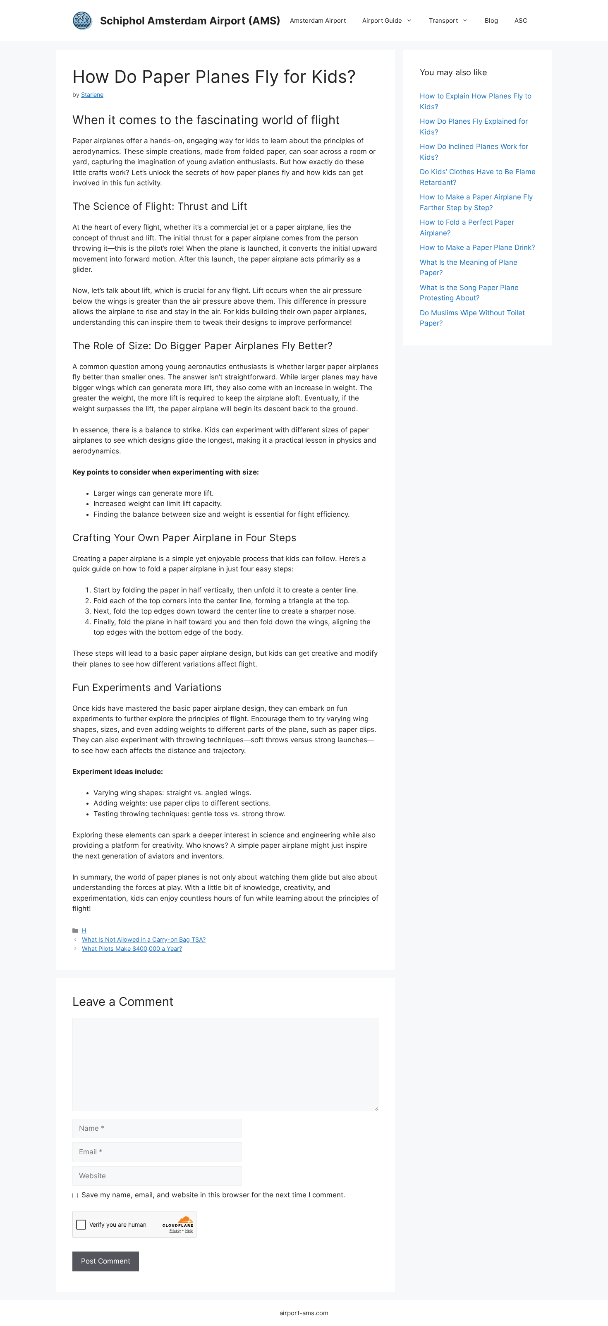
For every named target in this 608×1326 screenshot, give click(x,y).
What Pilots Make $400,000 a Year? (132, 948)
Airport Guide (382, 20)
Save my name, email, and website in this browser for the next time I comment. (213, 1195)
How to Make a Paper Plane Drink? (477, 247)
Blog (491, 20)
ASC (521, 20)
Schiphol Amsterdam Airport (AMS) (190, 20)
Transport (443, 20)
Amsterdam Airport (318, 20)
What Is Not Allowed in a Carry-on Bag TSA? (144, 939)
